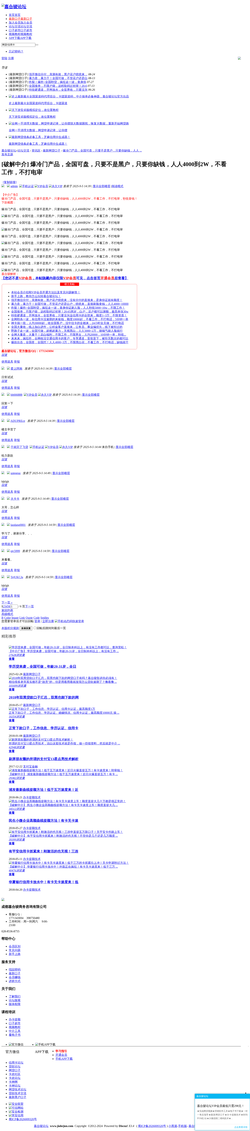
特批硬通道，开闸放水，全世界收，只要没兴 (58, 89)
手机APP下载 (64, 1058)
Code (36, 617)
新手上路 (14, 954)
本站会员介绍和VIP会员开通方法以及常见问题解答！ (45, 292)
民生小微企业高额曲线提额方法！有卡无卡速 (43, 820)
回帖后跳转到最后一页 (51, 628)
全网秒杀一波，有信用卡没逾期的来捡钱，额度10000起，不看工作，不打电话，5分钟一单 (69, 319)
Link (22, 617)
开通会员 (61, 1054)
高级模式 (7, 614)
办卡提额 (14, 1019)
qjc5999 (15, 551)
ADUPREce (17, 420)
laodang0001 (18, 524)
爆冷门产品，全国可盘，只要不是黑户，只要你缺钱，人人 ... (102, 150)
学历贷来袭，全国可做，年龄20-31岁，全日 (42, 666)
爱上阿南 (16, 368)
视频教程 (20, 34)
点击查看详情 (240, 1127)
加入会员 (20, 22)
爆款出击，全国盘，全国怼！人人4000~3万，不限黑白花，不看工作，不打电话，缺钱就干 (69, 342)
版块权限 (14, 1004)
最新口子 (20, 18)
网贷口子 (14, 1070)
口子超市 (20, 30)
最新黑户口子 (17, 1097)
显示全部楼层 (101, 186)
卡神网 (13, 1081)
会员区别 (14, 946)
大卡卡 (15, 498)
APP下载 (20, 37)
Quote (29, 617)
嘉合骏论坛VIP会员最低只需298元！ (220, 1105)
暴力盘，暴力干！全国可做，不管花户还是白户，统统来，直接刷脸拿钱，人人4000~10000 (69, 303)
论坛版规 (14, 1000)
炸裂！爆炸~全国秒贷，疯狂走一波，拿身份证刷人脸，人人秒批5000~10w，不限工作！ (68, 307)
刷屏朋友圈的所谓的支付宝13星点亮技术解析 (44, 759)
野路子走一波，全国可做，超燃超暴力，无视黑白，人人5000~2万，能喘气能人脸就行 (67, 330)
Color (7, 617)
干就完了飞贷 (19, 447)
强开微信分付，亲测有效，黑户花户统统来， (58, 74)
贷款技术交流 (17, 1093)
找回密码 (14, 969)
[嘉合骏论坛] (13, 6)
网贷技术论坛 (17, 1089)
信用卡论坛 (16, 1062)
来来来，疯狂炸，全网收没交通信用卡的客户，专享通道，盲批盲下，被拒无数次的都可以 (69, 338)
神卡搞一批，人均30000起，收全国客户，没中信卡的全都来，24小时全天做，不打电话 (67, 323)
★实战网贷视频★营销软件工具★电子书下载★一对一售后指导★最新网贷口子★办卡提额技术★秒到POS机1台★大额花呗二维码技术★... (222, 1115)
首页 (14, 14)
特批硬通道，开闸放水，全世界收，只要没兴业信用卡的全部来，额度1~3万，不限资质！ (69, 315)
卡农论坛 (14, 1077)
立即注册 (48, 621)
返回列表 (7, 610)
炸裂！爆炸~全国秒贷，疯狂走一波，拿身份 (57, 82)
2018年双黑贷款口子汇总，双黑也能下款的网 (44, 697)
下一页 (29, 606)
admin (14, 186)
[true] (36, 44)
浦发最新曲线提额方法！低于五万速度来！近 (43, 790)
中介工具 (14, 1030)
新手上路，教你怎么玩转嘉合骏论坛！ (36, 296)
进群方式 (14, 981)
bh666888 (16, 394)
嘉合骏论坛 (8, 150)
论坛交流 (20, 26)
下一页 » (6, 602)
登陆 (4, 58)
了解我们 (14, 996)
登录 (37, 621)
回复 (4, 354)
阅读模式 (117, 186)
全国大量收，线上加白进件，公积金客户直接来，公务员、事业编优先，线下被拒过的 (66, 326)
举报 (17, 361)
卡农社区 (14, 1074)
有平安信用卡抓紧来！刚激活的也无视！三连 (43, 851)
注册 (11, 58)
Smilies (44, 617)
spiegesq (15, 473)
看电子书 (14, 1034)
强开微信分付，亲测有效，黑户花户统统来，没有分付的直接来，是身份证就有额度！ (66, 300)
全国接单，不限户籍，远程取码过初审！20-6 (58, 85)
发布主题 (7, 154)
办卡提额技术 (32, 797)
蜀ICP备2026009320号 (23, 1119)
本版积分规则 (10, 628)
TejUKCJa (17, 577)
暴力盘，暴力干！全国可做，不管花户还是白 (58, 78)
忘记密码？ (16, 51)
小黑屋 (172, 1126)
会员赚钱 (14, 977)
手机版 (182, 1126)
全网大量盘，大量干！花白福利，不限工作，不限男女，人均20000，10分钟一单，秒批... (68, 334)
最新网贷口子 (51, 150)
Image (15, 617)
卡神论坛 (14, 1085)
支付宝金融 (30, 766)
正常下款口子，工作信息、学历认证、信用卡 (43, 728)
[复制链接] (9, 182)
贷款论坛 (14, 1066)
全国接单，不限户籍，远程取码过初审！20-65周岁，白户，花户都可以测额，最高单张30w (69, 311)
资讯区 (36, 150)
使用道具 (7, 361)
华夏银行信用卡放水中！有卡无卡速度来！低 (43, 882)
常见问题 (14, 950)
